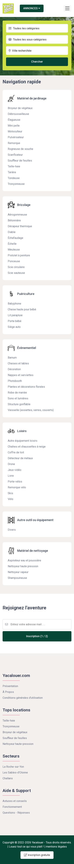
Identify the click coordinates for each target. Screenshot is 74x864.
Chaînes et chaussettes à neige (27, 446)
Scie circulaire (16, 267)
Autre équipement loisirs (22, 440)
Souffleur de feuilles (20, 160)
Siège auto (14, 327)
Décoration (14, 369)
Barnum (12, 357)
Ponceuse (14, 261)
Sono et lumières (18, 398)
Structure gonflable (19, 404)
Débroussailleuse (18, 114)
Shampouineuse (17, 578)
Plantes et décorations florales (26, 386)
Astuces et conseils (15, 801)
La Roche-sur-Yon (13, 766)
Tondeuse (14, 178)
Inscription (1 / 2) (37, 636)
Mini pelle (14, 125)
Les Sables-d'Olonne (15, 772)
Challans (8, 778)
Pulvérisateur (16, 137)
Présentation (10, 686)
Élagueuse (14, 119)
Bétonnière (14, 220)
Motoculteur (15, 131)
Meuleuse (14, 249)
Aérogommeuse (17, 214)
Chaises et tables (18, 363)
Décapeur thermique (20, 226)
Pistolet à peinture (19, 255)
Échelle (12, 243)
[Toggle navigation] (67, 8)
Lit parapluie (15, 315)
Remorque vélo (17, 487)
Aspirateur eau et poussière (24, 560)
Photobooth (15, 381)
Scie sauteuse (16, 273)
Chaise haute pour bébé (22, 309)
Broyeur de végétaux (20, 108)
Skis (10, 493)
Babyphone (14, 303)
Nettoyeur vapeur (18, 572)
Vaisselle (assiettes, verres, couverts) (31, 410)
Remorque (14, 143)
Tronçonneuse (16, 184)
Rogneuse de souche (20, 149)
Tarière (12, 172)
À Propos (8, 692)
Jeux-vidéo (14, 470)
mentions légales (56, 846)
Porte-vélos (15, 481)
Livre (11, 475)
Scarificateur (15, 154)
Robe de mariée (17, 392)
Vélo (10, 499)
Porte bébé (14, 321)
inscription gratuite (38, 855)
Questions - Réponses (16, 812)
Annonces (30, 8)
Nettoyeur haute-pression (18, 744)
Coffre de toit (16, 452)
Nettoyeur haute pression (23, 566)
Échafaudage (15, 238)
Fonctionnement (12, 806)
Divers (12, 529)
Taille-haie (14, 166)
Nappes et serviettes (20, 375)
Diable (11, 232)
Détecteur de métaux (20, 458)
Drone (11, 464)
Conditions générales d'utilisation (23, 697)
